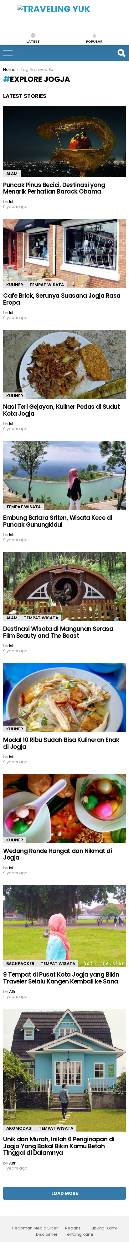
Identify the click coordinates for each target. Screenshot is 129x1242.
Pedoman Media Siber (35, 1228)
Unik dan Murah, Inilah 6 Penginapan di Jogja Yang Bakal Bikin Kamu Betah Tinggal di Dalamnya (58, 1146)
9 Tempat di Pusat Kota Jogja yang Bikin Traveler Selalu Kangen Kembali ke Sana (61, 977)
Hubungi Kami (103, 1228)
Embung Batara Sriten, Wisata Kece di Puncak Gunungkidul (57, 521)
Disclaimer (47, 1234)
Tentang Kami (79, 1234)
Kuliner (14, 285)
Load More (64, 1193)
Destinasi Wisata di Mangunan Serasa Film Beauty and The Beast (58, 632)
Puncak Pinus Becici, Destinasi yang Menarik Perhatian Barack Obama (54, 188)
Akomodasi (19, 1128)
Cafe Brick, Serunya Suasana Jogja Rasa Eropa (62, 299)
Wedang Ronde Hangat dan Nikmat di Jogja (57, 854)
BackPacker (20, 964)
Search (121, 53)
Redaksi (73, 1228)
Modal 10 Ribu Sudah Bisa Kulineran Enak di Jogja (61, 743)
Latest (33, 41)
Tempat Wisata (46, 285)
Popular (94, 41)
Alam (12, 174)
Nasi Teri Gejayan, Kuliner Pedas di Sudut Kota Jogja (61, 410)
